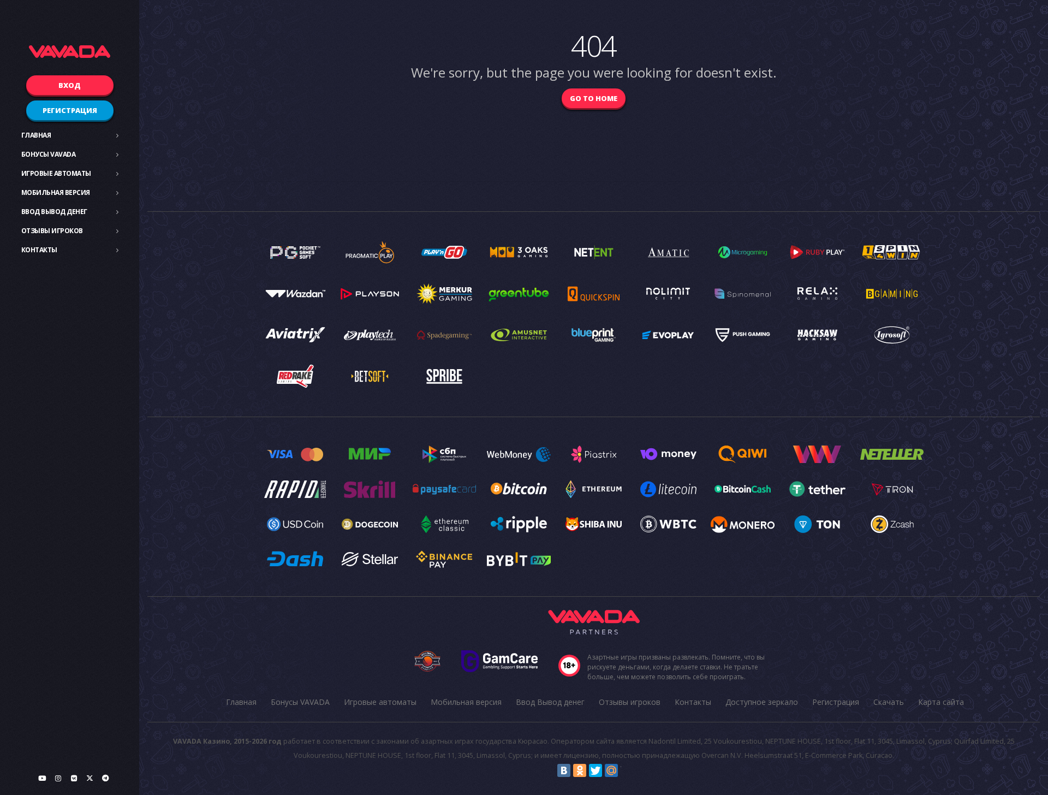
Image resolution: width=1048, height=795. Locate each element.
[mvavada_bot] (105, 778)
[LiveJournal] (627, 770)
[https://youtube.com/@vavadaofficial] (42, 778)
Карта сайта (941, 702)
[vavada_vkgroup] (73, 778)
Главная (36, 135)
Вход (69, 85)
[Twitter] (595, 770)
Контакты (39, 249)
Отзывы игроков (52, 230)
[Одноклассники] (579, 770)
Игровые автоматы (56, 173)
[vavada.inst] (58, 778)
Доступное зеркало (761, 702)
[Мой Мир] (611, 770)
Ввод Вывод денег (54, 211)
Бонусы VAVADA (48, 154)
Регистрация (70, 110)
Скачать (888, 702)
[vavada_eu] (89, 778)
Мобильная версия (55, 192)
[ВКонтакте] (563, 770)
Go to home (593, 98)
